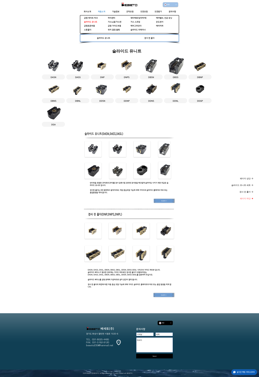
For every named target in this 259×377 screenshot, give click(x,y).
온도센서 (159, 22)
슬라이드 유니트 (90, 22)
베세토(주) (107, 329)
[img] (151, 68)
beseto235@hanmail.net (99, 345)
